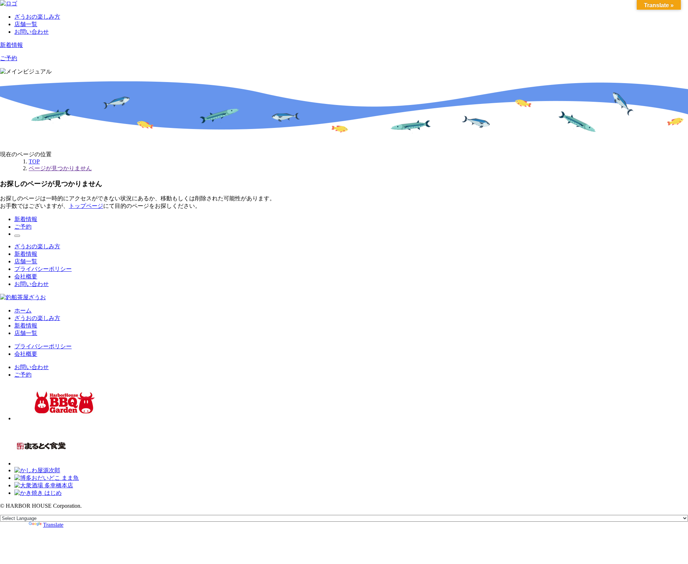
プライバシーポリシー (43, 269)
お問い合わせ (31, 32)
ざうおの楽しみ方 (37, 17)
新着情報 (11, 45)
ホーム (23, 310)
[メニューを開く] (17, 236)
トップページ (86, 206)
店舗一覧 (25, 24)
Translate (53, 525)
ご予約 (8, 58)
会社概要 (25, 276)
